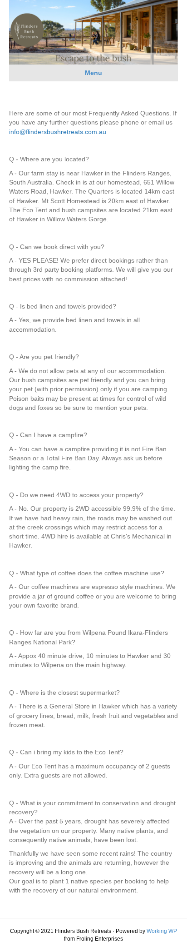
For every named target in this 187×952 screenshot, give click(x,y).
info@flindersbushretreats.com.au (57, 131)
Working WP (162, 931)
